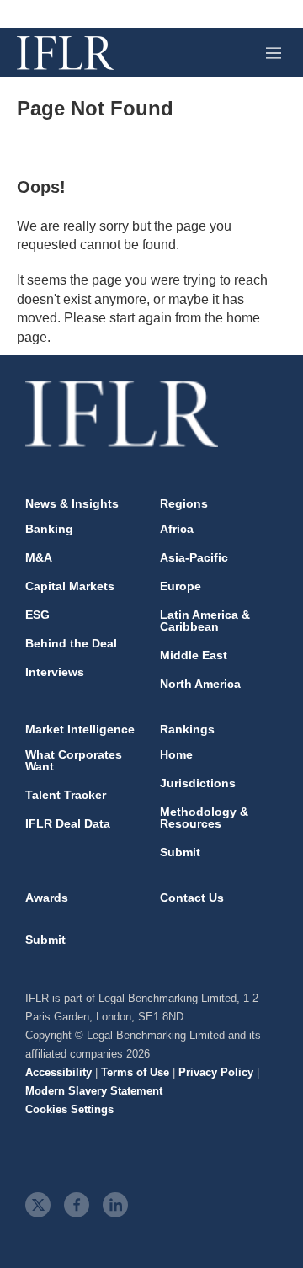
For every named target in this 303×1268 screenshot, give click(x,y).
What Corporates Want (73, 760)
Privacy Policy (215, 1072)
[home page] (65, 53)
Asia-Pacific (194, 557)
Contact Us (192, 897)
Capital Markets (69, 586)
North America (200, 684)
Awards (46, 897)
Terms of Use (135, 1072)
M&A (38, 557)
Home (176, 754)
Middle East (193, 655)
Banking (49, 529)
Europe (180, 586)
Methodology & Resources (204, 817)
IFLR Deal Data (67, 823)
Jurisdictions (198, 783)
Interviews (54, 672)
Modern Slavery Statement (93, 1090)
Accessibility (58, 1072)
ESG (37, 615)
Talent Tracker (65, 795)
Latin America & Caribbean (205, 620)
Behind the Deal (71, 643)
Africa (177, 529)
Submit (180, 852)
